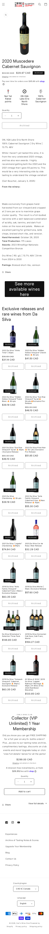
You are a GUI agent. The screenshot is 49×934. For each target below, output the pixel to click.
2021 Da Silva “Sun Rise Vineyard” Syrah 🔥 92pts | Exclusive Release (13, 450)
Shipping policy (36, 926)
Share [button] (8, 272)
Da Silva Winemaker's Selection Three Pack (11, 635)
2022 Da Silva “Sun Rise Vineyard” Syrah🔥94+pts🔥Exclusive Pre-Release (35, 400)
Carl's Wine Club (23, 923)
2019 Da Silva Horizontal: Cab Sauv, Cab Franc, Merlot (35, 636)
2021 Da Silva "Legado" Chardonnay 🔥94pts (12, 544)
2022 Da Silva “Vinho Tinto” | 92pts (11, 351)
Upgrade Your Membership (18, 846)
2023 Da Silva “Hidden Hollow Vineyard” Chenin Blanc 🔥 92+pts (35, 352)
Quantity (5, 110)
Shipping (5, 76)
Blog (7, 852)
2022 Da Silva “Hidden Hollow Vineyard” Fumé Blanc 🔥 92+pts (12, 399)
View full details (36, 803)
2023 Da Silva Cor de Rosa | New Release (34, 544)
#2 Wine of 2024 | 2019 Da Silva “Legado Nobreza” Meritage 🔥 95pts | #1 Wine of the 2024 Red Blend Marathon (35, 684)
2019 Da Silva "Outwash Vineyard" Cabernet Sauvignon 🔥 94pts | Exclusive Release (12, 682)
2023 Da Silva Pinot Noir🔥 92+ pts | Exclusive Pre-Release (35, 450)
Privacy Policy (12, 865)
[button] (3, 4)
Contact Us (10, 859)
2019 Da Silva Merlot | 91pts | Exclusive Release (35, 588)
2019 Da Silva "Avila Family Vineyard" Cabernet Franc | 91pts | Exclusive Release (12, 590)
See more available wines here (24, 289)
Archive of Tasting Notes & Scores (22, 840)
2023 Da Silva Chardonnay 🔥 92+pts (11, 497)
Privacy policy (21, 926)
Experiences (11, 834)
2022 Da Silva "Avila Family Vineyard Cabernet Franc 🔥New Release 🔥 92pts (35, 499)
